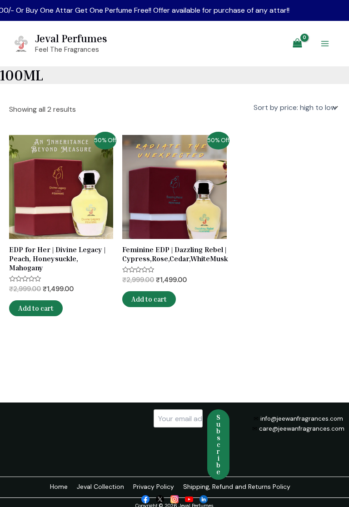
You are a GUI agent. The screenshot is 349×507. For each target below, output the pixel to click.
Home (59, 486)
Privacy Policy (153, 486)
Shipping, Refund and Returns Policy (236, 486)
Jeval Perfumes (71, 39)
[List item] (145, 498)
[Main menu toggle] (324, 43)
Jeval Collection (100, 486)
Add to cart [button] (36, 308)
